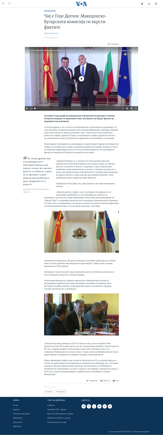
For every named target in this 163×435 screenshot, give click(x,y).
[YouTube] (142, 4)
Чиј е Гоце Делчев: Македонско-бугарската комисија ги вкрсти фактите (60, 50)
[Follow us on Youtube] (99, 406)
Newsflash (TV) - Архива (56, 410)
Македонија (50, 11)
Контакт (16, 410)
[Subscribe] (110, 406)
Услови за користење (21, 414)
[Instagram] (149, 4)
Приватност (18, 418)
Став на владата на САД (56, 422)
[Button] (113, 44)
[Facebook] (156, 4)
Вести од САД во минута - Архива (60, 414)
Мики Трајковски (51, 33)
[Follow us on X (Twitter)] (94, 406)
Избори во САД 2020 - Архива (59, 418)
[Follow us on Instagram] (89, 406)
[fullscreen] (136, 108)
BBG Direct (17, 426)
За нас (15, 405)
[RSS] (105, 406)
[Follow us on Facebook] (84, 406)
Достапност (17, 422)
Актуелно (51, 405)
